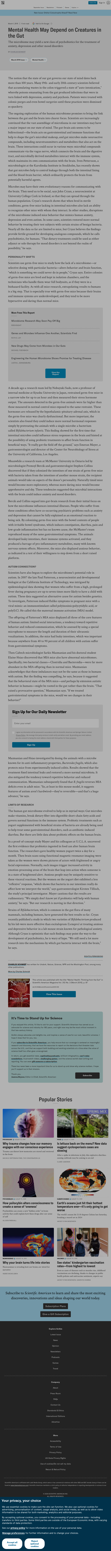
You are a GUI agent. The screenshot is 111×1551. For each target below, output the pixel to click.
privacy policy (18, 1528)
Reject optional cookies (34, 1543)
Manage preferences (13, 1533)
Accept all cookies (12, 1543)
